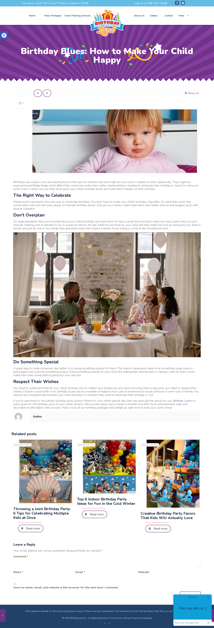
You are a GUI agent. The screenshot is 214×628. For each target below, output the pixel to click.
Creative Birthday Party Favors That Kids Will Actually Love (168, 515)
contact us (120, 407)
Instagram (147, 618)
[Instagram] (183, 4)
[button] (4, 35)
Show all (193, 93)
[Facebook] (177, 4)
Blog (127, 618)
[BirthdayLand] (107, 22)
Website (143, 572)
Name (18, 572)
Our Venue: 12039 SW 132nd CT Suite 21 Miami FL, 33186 (55, 3)
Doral (134, 611)
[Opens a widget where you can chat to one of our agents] (192, 610)
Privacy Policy (116, 618)
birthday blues (39, 185)
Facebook (136, 618)
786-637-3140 (157, 3)
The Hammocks (122, 611)
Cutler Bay (159, 611)
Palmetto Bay (145, 611)
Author (37, 416)
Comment (20, 556)
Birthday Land (181, 401)
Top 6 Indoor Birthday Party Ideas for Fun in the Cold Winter (106, 501)
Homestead (107, 611)
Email (80, 572)
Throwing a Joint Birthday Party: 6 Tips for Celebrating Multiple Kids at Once (42, 513)
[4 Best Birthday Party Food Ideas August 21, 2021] (2, 615)
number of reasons (99, 391)
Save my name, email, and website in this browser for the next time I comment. (65, 587)
